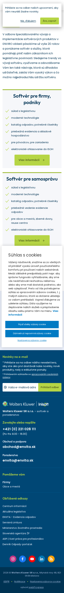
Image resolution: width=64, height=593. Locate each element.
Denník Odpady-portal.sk (17, 544)
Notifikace (19, 581)
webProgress (36, 587)
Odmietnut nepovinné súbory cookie (32, 333)
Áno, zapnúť (49, 20)
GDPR (6, 581)
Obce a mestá (11, 486)
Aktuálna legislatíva (14, 511)
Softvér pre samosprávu (32, 179)
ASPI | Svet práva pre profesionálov (23, 539)
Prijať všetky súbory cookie (32, 324)
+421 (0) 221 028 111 (19, 429)
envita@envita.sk (18, 460)
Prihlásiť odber (50, 387)
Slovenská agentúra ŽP (16, 533)
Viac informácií (29, 160)
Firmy (6, 482)
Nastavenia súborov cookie (45, 581)
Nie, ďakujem (28, 21)
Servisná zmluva (12, 522)
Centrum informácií (14, 506)
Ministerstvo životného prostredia (22, 528)
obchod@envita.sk (19, 446)
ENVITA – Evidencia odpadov (19, 517)
